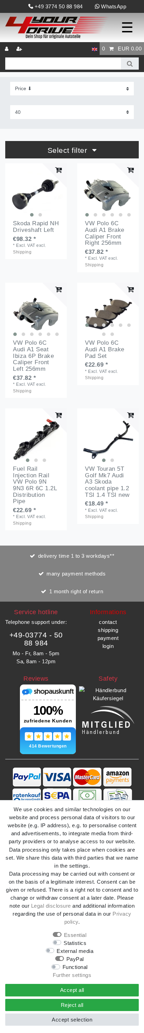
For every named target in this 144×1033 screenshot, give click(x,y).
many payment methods (76, 574)
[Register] (20, 48)
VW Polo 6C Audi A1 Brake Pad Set (104, 349)
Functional (75, 967)
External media (75, 951)
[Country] (94, 48)
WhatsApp (113, 6)
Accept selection (72, 1020)
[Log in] (7, 48)
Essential (75, 935)
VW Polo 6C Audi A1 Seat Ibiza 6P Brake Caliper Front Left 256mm (33, 356)
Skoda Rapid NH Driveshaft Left (36, 226)
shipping (108, 630)
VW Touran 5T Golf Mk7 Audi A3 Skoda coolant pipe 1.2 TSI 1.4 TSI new (107, 482)
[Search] (130, 63)
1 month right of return (76, 591)
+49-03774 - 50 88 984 (36, 639)
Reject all (72, 1005)
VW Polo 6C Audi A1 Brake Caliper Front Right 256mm (104, 233)
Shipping (22, 252)
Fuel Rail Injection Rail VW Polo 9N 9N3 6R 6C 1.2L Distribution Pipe (35, 485)
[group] (36, 194)
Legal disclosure (51, 906)
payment (108, 638)
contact (108, 622)
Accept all (72, 990)
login (108, 646)
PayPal (75, 959)
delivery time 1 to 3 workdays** (76, 556)
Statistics (75, 943)
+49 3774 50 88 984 (59, 6)
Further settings (72, 975)
